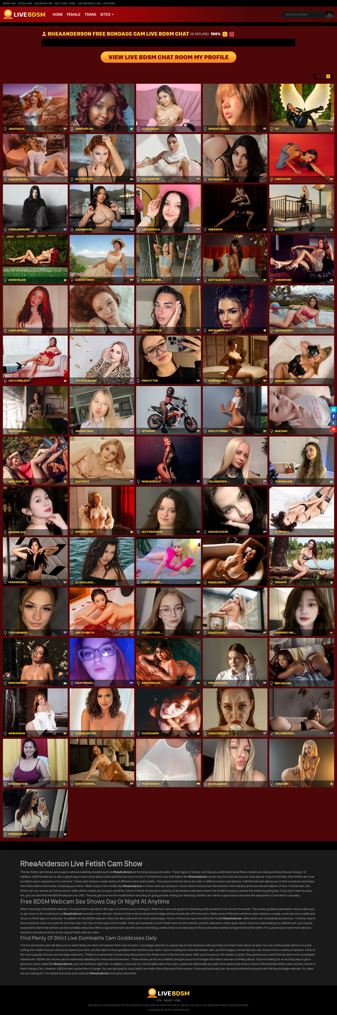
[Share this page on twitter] (333, 409)
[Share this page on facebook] (333, 416)
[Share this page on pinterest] (333, 429)
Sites (105, 14)
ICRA (177, 1000)
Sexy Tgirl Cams (65, 3)
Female (74, 14)
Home (58, 14)
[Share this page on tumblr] (333, 423)
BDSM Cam (9, 3)
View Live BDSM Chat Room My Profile (168, 57)
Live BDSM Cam (43, 3)
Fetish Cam (25, 3)
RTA (159, 1000)
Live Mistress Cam (89, 3)
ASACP (168, 1000)
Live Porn (109, 3)
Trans (90, 14)
